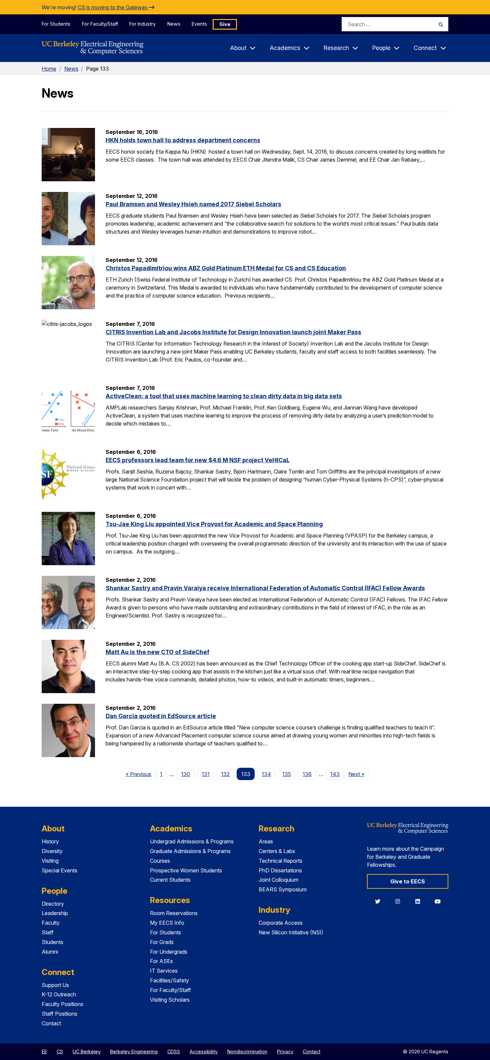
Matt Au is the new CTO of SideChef (157, 651)
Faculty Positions (62, 1004)
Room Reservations (174, 913)
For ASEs (161, 961)
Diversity (52, 851)
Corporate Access (281, 922)
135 (286, 774)
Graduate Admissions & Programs (190, 851)
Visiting (50, 860)
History (50, 841)
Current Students (170, 879)
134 (266, 774)
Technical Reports (280, 860)
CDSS (173, 1051)
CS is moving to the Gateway (113, 7)
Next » (358, 773)
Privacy (285, 1051)
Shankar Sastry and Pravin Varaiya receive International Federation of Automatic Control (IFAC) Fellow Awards (265, 587)
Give (224, 24)
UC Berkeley (87, 1051)
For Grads (162, 942)
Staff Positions (59, 1013)
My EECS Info (167, 922)
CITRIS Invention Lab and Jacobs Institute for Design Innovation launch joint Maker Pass (233, 332)
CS (60, 1051)
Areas (266, 841)
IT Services (164, 970)
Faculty (51, 922)
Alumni (50, 951)
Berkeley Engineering (134, 1051)
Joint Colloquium (278, 879)
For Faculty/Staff (100, 24)
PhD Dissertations (280, 870)
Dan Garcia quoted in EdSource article (161, 715)
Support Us (55, 985)
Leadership (55, 913)
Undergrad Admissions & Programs (192, 841)
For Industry (142, 24)
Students (52, 942)
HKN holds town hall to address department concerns (183, 140)
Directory (53, 903)
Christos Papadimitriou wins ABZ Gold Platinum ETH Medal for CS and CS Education (226, 268)
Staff (48, 932)
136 (307, 774)
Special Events (59, 870)
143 (335, 774)
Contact (51, 1023)
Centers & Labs (277, 851)
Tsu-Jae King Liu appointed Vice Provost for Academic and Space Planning (214, 524)
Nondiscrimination (247, 1051)
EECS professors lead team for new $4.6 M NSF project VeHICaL (198, 460)
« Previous (140, 773)
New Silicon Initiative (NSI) (291, 932)
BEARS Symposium (283, 889)
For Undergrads (168, 951)
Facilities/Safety (169, 980)
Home (49, 68)
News (173, 24)
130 (185, 774)
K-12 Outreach (59, 994)
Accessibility (204, 1051)
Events (199, 24)
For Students (56, 24)
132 (225, 774)
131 (206, 774)
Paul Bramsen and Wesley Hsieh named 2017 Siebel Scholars (193, 204)
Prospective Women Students (186, 870)
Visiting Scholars (170, 999)
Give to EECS (407, 881)
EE (44, 1051)
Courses (160, 860)
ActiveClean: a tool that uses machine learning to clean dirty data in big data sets (224, 396)
